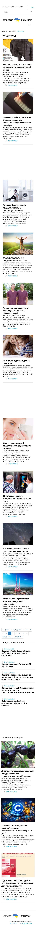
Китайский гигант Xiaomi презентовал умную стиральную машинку (14, 208)
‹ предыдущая (16, 630)
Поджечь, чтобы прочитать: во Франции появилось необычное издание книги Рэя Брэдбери (17, 121)
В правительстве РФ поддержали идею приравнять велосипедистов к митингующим (17, 690)
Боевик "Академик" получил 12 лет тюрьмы (16, 665)
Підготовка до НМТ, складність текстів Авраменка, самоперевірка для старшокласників (17, 883)
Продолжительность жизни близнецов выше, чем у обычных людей (15, 311)
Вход (32, 7)
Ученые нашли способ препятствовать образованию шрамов (17, 446)
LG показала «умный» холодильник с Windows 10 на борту (17, 498)
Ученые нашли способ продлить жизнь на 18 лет (15, 259)
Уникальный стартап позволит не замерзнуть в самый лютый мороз (17, 67)
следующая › (7, 637)
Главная (4, 31)
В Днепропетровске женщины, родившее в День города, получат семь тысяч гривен (17, 677)
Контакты (13, 923)
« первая (6, 630)
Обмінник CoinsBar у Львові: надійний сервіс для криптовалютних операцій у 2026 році (16, 829)
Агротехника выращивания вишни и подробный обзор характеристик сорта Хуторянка (17, 773)
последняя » (18, 637)
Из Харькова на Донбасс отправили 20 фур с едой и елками (14, 703)
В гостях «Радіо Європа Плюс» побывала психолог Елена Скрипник (15, 653)
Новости (12, 31)
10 (23, 633)
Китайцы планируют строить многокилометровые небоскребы (16, 601)
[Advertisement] (18, 162)
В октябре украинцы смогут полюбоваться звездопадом (16, 550)
